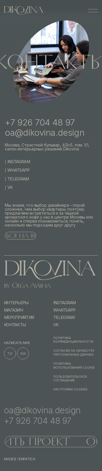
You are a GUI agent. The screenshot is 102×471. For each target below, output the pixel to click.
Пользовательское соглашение (70, 379)
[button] (92, 10)
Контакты (15, 324)
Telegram (18, 179)
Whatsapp (18, 170)
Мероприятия (19, 317)
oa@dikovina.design (44, 133)
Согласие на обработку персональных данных (74, 353)
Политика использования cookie (74, 366)
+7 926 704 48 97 (40, 122)
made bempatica (19, 459)
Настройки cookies (70, 389)
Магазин (13, 310)
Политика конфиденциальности (73, 340)
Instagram (18, 161)
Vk (10, 187)
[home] (23, 10)
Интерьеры (16, 302)
